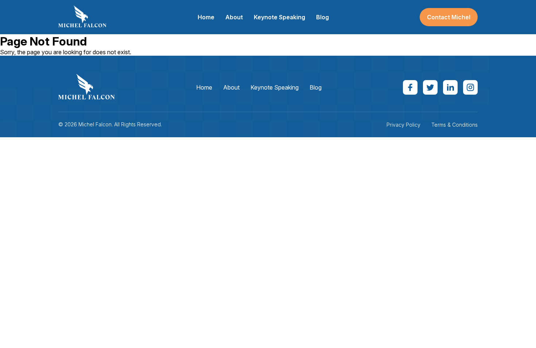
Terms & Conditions (454, 125)
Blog (322, 17)
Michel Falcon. (95, 124)
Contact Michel (448, 17)
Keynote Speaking (279, 17)
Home (206, 17)
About (234, 17)
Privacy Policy (403, 125)
